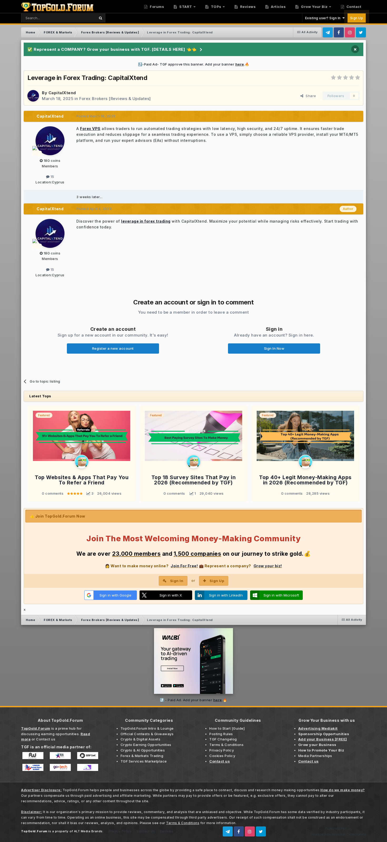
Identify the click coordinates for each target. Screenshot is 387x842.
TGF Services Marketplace (144, 761)
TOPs (215, 6)
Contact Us (146, 831)
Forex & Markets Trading (142, 756)
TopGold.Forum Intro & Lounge (147, 728)
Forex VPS (90, 128)
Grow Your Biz (314, 6)
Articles (278, 6)
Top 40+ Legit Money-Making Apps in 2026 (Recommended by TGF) (305, 480)
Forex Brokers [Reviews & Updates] (115, 98)
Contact (353, 6)
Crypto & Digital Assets (141, 739)
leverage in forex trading (146, 221)
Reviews (247, 6)
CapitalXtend (62, 92)
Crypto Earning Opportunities (146, 745)
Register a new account (113, 348)
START (185, 6)
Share (309, 96)
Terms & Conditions (226, 745)
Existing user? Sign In (324, 18)
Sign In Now (274, 348)
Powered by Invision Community (338, 834)
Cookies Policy (222, 756)
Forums (156, 6)
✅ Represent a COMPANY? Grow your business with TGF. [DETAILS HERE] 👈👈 (112, 49)
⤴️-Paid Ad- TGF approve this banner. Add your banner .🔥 (193, 64)
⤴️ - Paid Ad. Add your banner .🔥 (193, 700)
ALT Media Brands (88, 831)
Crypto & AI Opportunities (143, 750)
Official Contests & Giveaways (147, 734)
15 (51, 176)
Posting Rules (221, 734)
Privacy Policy (221, 750)
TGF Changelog (223, 739)
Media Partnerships (315, 756)
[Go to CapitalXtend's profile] (33, 96)
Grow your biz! (268, 566)
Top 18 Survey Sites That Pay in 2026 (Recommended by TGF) (193, 480)
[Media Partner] (32, 755)
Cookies (166, 831)
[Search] (100, 18)
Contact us (45, 739)
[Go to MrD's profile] (82, 462)
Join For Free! (184, 566)
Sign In (176, 581)
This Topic (80, 18)
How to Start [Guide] (227, 728)
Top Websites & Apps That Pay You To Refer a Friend (81, 480)
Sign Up (356, 18)
